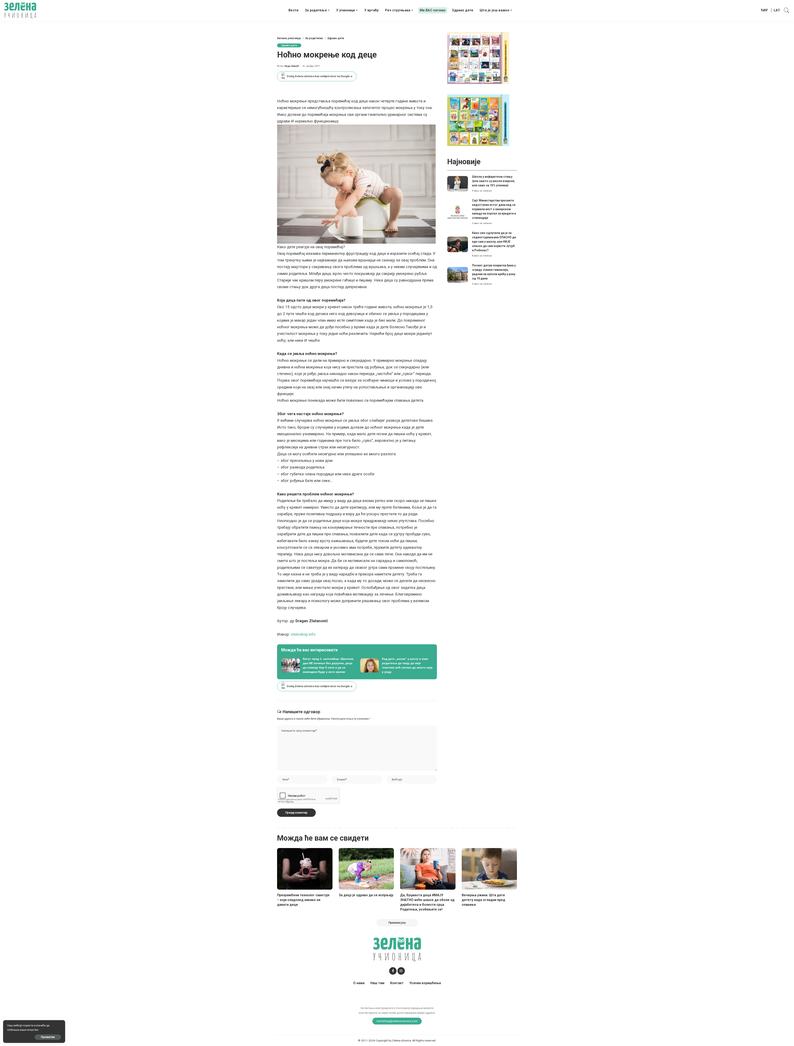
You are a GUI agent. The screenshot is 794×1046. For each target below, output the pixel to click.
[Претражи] (786, 10)
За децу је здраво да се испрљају (366, 895)
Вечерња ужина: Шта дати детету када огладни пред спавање (483, 900)
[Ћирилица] (764, 10)
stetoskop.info (303, 634)
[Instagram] (401, 971)
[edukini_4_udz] (478, 120)
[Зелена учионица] (20, 10)
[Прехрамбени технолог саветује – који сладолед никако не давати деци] (304, 869)
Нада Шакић (291, 66)
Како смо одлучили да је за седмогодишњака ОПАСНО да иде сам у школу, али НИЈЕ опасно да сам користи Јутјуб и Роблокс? (494, 241)
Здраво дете (289, 45)
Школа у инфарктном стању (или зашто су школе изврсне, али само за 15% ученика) (493, 181)
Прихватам (48, 1037)
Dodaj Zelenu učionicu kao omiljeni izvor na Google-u (319, 76)
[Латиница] (777, 10)
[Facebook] (393, 971)
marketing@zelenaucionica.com (397, 1021)
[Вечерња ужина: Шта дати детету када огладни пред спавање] (489, 869)
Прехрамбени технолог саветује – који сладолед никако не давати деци (303, 900)
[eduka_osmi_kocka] (478, 58)
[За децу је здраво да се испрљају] (366, 869)
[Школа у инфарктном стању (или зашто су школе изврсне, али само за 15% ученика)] (457, 184)
